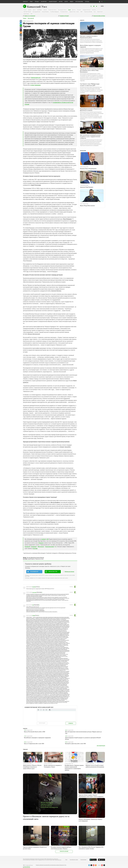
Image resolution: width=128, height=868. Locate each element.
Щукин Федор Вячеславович (87, 205)
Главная (24, 18)
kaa (33, 604)
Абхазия (25, 9)
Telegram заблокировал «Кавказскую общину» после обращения (90, 820)
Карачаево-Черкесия (27, 11)
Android (43, 539)
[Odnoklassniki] (21, 32)
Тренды (37, 1)
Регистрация (42, 723)
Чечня (94, 11)
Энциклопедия (53, 1)
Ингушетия (79, 9)
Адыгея (34, 9)
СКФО (81, 11)
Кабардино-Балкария (87, 9)
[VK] (21, 21)
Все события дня (101, 745)
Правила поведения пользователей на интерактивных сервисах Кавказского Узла (51, 865)
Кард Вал (34, 586)
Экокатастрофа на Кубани (99, 15)
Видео (71, 1)
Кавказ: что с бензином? (29, 15)
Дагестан (74, 9)
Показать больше (64, 851)
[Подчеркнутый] (43, 710)
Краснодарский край (36, 11)
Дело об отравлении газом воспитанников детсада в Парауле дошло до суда (83, 732)
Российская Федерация (54, 11)
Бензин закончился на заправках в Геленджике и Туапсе (53, 766)
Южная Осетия (100, 11)
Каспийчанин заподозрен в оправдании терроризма (37, 737)
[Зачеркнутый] (46, 710)
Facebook (27, 546)
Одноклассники (49, 546)
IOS (48, 539)
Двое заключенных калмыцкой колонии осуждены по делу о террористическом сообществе (90, 136)
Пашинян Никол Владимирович (88, 168)
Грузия (69, 9)
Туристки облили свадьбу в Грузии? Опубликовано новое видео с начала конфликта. (91, 795)
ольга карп (34, 592)
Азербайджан (39, 9)
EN (104, 1)
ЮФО (31, 13)
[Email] (21, 37)
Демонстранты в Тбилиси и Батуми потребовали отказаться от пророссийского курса (32, 766)
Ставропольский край (88, 11)
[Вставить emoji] (49, 710)
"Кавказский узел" (36, 77)
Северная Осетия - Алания (74, 11)
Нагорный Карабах (45, 11)
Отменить (70, 723)
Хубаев (33, 615)
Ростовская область (64, 11)
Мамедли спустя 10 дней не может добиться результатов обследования (95, 766)
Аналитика (44, 1)
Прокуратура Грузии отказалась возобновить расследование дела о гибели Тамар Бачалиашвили (91, 70)
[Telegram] (21, 23)
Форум (60, 1)
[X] (21, 30)
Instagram (33, 546)
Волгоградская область (62, 9)
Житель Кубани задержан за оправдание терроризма (90, 46)
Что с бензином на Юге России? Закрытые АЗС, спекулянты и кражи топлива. (91, 847)
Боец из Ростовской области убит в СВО (34, 731)
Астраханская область (52, 9)
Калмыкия (94, 9)
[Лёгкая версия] (99, 1)
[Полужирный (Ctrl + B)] (38, 710)
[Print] (21, 39)
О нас (66, 859)
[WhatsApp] (21, 26)
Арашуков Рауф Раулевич (86, 187)
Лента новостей (31, 18)
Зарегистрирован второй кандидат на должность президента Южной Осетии (83, 738)
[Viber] (21, 28)
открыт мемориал (35, 85)
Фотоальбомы (79, 1)
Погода (87, 1)
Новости (25, 1)
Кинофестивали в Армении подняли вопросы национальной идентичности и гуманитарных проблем (74, 767)
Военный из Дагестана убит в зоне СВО (75, 743)
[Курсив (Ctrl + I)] (41, 710)
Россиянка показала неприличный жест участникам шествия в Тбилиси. (61, 847)
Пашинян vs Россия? (64, 15)
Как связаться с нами (74, 859)
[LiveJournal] (21, 35)
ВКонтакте (41, 546)
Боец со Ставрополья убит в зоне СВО (34, 743)
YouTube (35, 548)
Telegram (40, 543)
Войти (102, 6)
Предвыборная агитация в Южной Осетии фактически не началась (91, 109)
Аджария (29, 9)
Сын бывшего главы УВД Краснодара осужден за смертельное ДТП (89, 84)
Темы (31, 1)
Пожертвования (83, 859)
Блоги (66, 1)
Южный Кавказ (26, 13)
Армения (45, 9)
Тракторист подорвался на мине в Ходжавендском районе (88, 36)
